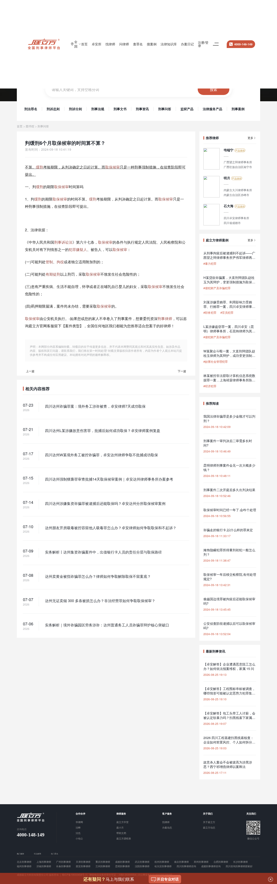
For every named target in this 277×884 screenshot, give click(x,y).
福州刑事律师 (24, 866)
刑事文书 (120, 109)
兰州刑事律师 (103, 866)
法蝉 (78, 827)
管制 (49, 261)
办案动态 (167, 827)
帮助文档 (121, 833)
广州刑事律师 (63, 862)
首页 (84, 44)
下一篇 (182, 371)
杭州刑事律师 (162, 862)
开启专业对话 (168, 879)
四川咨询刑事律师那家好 (239, 866)
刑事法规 (97, 109)
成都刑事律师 (122, 862)
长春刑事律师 (63, 866)
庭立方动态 (209, 827)
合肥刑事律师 (221, 862)
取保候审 (112, 167)
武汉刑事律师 (142, 862)
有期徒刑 (53, 274)
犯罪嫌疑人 (78, 249)
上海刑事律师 (44, 862)
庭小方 (120, 827)
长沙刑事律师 (240, 862)
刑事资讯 (142, 109)
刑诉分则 (75, 109)
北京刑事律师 (24, 862)
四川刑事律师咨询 (186, 866)
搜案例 (152, 44)
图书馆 (30, 126)
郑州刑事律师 (201, 862)
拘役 (60, 261)
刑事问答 (164, 109)
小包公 (79, 838)
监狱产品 (186, 109)
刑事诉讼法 (63, 242)
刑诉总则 (53, 109)
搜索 (213, 89)
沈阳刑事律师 (142, 866)
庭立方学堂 (122, 822)
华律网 (79, 822)
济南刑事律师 (44, 866)
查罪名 (138, 44)
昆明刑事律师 (122, 866)
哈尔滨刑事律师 (163, 866)
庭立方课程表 (123, 838)
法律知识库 (169, 44)
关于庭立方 (209, 822)
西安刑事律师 (83, 866)
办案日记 (187, 44)
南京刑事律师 (181, 862)
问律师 (124, 44)
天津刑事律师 (83, 862)
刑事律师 (165, 318)
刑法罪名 (30, 109)
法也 (78, 833)
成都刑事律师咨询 (211, 866)
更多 (250, 138)
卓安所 (96, 44)
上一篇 (30, 371)
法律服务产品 (212, 109)
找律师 (110, 44)
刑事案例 (238, 109)
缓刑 (39, 167)
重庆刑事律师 (103, 862)
